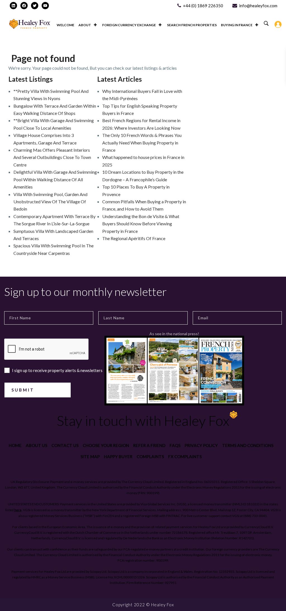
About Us (36, 445)
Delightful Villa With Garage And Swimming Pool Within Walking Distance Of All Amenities (55, 179)
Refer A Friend (149, 445)
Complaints (150, 456)
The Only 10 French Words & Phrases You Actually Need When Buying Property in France (142, 142)
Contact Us (64, 445)
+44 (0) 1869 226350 (203, 5)
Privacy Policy (201, 445)
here (18, 510)
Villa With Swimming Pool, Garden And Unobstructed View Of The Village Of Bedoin (50, 202)
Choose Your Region (106, 445)
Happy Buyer (118, 456)
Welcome (65, 25)
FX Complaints (185, 456)
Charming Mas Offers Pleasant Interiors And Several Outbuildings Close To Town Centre (52, 157)
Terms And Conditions (247, 445)
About (84, 25)
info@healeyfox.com (258, 5)
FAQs (175, 445)
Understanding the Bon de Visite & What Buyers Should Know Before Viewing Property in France (140, 224)
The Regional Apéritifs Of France (133, 238)
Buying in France (236, 25)
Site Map (90, 456)
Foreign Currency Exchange (129, 25)
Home (15, 445)
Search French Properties (192, 25)
